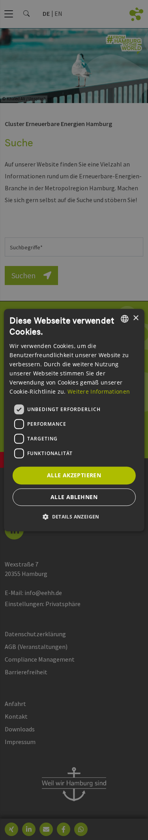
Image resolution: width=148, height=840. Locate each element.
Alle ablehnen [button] (74, 497)
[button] (74, 516)
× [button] (136, 318)
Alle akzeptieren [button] (74, 475)
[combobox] (125, 319)
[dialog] (74, 420)
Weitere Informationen (98, 391)
